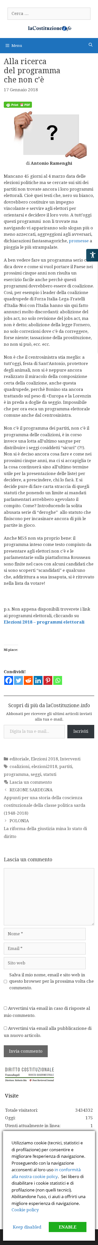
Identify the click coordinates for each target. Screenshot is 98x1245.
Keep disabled (27, 1227)
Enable (67, 1227)
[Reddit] (28, 680)
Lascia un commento (31, 782)
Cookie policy (25, 1209)
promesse (78, 240)
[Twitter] (18, 680)
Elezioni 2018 (44, 758)
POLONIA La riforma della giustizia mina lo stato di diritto (45, 828)
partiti (65, 766)
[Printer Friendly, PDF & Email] (18, 106)
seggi (36, 774)
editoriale (19, 758)
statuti (49, 774)
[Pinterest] (47, 680)
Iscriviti (80, 731)
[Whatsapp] (57, 680)
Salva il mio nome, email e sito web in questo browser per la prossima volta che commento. (51, 981)
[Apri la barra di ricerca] (90, 45)
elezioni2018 (44, 766)
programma (16, 774)
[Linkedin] (38, 680)
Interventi (70, 758)
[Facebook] (8, 680)
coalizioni (19, 766)
